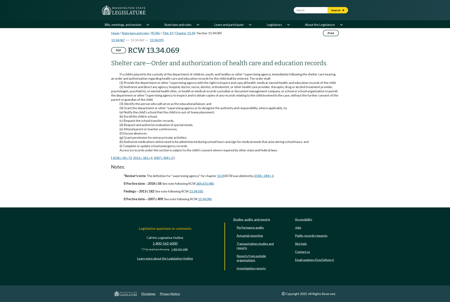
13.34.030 (196, 191)
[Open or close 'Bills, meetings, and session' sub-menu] (147, 24)
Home (115, 33)
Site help (301, 244)
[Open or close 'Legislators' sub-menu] (288, 24)
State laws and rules (177, 25)
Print (331, 33)
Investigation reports (251, 268)
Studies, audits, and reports (251, 219)
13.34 (221, 176)
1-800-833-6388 (179, 249)
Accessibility (303, 219)
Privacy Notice (170, 294)
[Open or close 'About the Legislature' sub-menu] (341, 24)
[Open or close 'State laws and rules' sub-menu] (197, 24)
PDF (118, 50)
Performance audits (250, 227)
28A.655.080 (205, 183)
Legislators (274, 25)
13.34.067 (118, 40)
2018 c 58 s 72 (122, 158)
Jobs (298, 227)
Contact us (302, 252)
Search (336, 10)
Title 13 (167, 33)
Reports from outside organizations (251, 258)
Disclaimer (148, 294)
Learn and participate (229, 25)
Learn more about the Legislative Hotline (165, 258)
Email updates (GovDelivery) (314, 260)
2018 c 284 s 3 (263, 176)
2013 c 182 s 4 (142, 158)
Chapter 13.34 (185, 33)
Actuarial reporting (250, 235)
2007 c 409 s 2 (163, 158)
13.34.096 (205, 199)
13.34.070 (156, 40)
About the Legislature (320, 25)
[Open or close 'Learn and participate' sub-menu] (250, 24)
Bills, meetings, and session (123, 25)
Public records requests (311, 235)
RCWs (155, 33)
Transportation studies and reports (255, 246)
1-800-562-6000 (165, 243)
